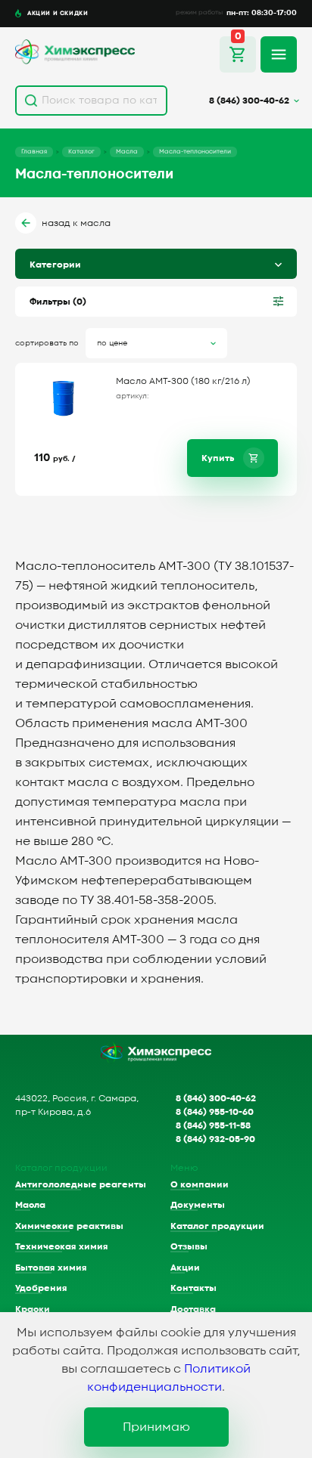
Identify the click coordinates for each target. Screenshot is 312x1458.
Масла (127, 151)
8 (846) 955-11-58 (213, 1125)
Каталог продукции (217, 1226)
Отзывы (188, 1246)
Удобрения (41, 1288)
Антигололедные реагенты (80, 1184)
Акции (185, 1267)
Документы (197, 1205)
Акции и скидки (57, 13)
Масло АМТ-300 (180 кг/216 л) (183, 381)
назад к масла (76, 223)
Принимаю (156, 1427)
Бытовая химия (51, 1267)
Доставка (193, 1309)
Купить (217, 458)
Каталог (81, 151)
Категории (55, 264)
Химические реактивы (69, 1226)
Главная (34, 151)
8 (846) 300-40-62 (216, 1098)
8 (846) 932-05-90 (215, 1139)
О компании (199, 1184)
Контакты (193, 1288)
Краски (32, 1309)
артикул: (132, 396)
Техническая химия (61, 1246)
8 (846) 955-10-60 (215, 1112)
